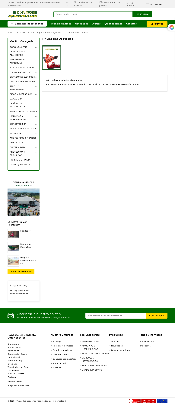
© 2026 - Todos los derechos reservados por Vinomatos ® (37, 401)
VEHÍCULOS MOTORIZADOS (18, 105)
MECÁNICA (15, 133)
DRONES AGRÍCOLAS (20, 72)
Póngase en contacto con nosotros (22, 336)
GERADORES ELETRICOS (22, 77)
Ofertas (96, 23)
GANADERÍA (16, 99)
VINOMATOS (157, 24)
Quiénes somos (113, 23)
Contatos (131, 23)
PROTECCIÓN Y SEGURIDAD (17, 153)
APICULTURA (16, 142)
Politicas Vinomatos (63, 346)
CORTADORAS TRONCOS (22, 81)
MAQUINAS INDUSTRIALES (23, 111)
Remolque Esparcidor (26, 245)
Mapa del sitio (60, 363)
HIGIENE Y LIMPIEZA (20, 160)
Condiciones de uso (63, 350)
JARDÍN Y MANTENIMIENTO (18, 88)
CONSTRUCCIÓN (18, 124)
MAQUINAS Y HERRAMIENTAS (18, 118)
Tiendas (57, 367)
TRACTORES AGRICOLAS (22, 67)
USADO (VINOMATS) (20, 164)
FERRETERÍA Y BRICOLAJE (23, 128)
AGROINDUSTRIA (18, 47)
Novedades (81, 23)
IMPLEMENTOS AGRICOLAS (17, 61)
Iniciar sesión (147, 341)
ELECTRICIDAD (17, 147)
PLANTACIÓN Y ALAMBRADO (17, 53)
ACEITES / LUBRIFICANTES (23, 138)
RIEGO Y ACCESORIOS (21, 94)
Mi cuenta (145, 346)
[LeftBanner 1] (24, 196)
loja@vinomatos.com (18, 386)
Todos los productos (21, 271)
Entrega (57, 341)
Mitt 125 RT (25, 231)
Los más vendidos (120, 350)
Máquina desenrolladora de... (28, 260)
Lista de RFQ (18, 285)
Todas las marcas (61, 23)
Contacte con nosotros (64, 359)
